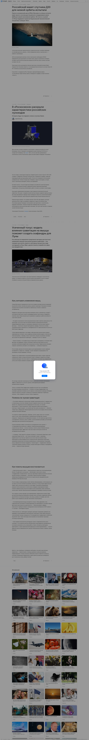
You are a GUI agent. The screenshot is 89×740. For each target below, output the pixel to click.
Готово (44, 375)
